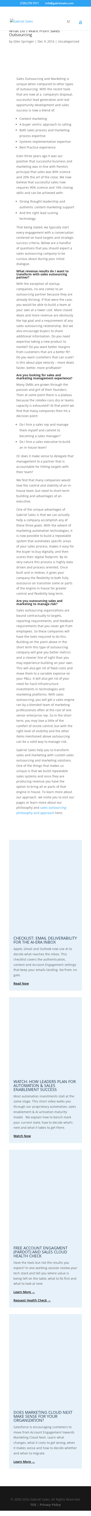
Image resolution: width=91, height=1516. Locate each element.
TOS (33, 1505)
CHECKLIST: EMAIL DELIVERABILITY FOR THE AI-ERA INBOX (45, 940)
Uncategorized (68, 41)
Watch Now (22, 1136)
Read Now (21, 983)
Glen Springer (23, 41)
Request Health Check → (32, 1300)
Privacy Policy (50, 1505)
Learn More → (24, 1292)
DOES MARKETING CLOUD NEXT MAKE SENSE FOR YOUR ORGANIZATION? (42, 1416)
